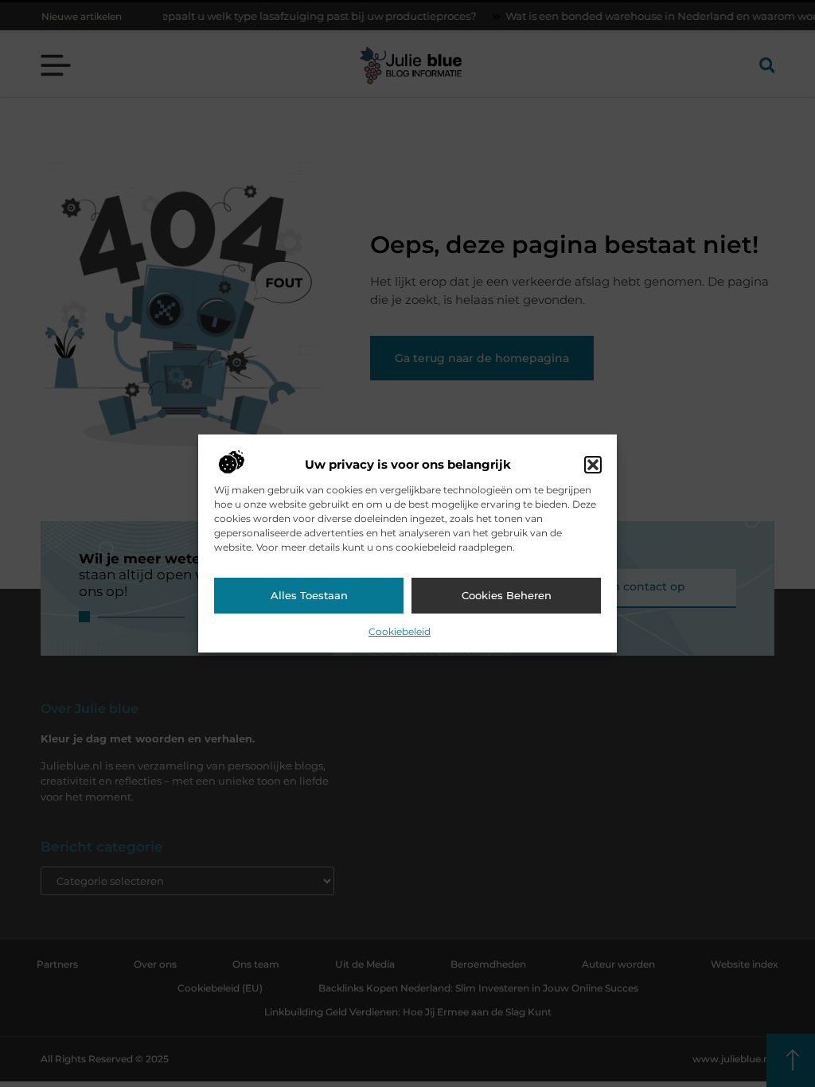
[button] (593, 465)
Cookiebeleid (400, 631)
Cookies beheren (507, 595)
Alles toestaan (309, 595)
